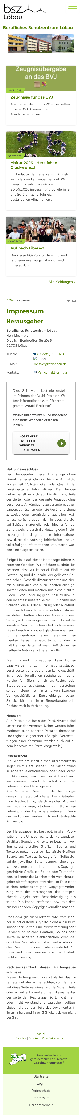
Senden (21, 1038)
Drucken (34, 1038)
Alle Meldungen (61, 282)
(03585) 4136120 (50, 354)
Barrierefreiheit (41, 1105)
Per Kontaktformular (53, 372)
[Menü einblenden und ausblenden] (72, 8)
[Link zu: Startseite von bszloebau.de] (25, 12)
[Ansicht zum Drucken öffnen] (74, 302)
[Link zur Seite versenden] (68, 302)
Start (12, 300)
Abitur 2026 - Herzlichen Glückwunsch (34, 165)
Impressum (41, 1098)
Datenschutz (41, 1090)
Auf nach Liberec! (27, 248)
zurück (41, 1034)
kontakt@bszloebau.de (50, 364)
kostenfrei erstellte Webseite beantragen (29, 443)
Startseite (41, 1076)
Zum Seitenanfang (54, 1038)
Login (41, 1083)
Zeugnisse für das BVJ (32, 97)
